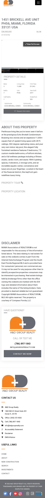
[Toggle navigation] (38, 2)
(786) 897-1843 (22, 343)
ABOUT (4, 458)
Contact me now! (22, 354)
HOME (4, 454)
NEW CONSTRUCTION (10, 462)
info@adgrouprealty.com (22, 347)
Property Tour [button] (11, 182)
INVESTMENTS (7, 470)
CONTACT (5, 474)
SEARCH (5, 466)
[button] (22, 111)
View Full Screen (33, 44)
